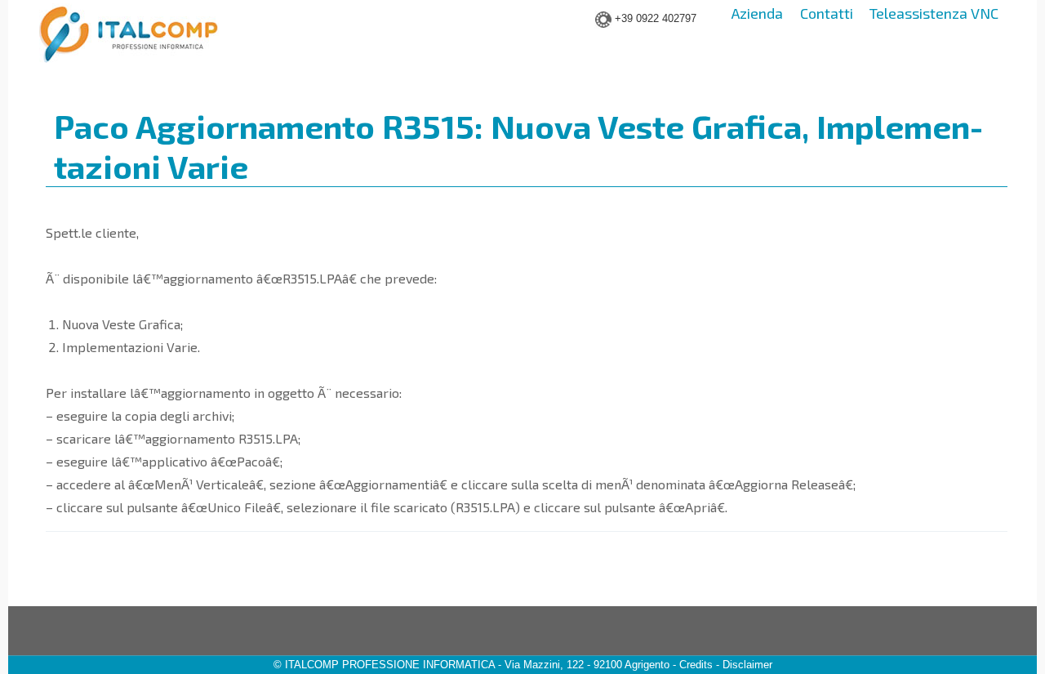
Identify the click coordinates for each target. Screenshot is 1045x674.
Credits (696, 664)
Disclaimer (747, 664)
